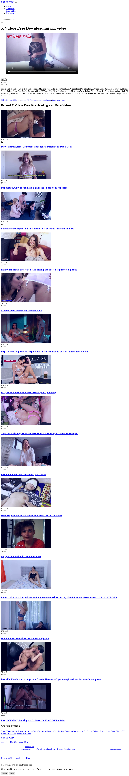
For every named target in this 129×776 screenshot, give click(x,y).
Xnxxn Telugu (17, 731)
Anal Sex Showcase (67, 749)
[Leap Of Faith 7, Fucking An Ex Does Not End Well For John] (26, 711)
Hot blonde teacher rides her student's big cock (25, 638)
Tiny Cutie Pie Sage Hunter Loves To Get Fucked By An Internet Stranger (39, 433)
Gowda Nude (105, 731)
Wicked (39, 749)
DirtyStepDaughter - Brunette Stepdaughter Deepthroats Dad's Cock (36, 146)
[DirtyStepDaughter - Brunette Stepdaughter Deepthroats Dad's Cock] (26, 137)
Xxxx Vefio (81, 731)
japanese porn (25, 749)
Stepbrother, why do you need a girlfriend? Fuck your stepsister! (34, 187)
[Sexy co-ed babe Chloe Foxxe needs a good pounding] (26, 383)
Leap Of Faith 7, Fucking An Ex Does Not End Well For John (33, 720)
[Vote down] (5, 78)
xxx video (5, 742)
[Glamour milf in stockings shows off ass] (26, 301)
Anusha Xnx (59, 731)
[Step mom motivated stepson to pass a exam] (26, 465)
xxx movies (29, 747)
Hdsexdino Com (30, 731)
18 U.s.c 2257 (6, 758)
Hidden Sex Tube (24, 733)
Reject (12, 774)
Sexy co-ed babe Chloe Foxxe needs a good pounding (28, 392)
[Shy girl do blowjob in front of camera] (26, 547)
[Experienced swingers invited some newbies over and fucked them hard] (26, 219)
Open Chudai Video (119, 731)
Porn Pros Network (50, 749)
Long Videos (11, 11)
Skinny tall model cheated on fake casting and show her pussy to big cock (39, 269)
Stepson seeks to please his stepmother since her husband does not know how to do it (44, 351)
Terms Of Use (19, 758)
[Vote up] (2, 78)
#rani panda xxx (44, 100)
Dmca (28, 758)
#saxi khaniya (14, 100)
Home (8, 6)
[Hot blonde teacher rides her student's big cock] (26, 629)
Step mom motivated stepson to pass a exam (23, 474)
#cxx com (33, 100)
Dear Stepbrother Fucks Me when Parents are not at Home (31, 515)
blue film (13, 742)
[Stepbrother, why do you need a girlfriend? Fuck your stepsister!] (26, 178)
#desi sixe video (58, 100)
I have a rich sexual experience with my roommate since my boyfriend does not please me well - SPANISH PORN (59, 597)
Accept (4, 774)
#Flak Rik (5, 100)
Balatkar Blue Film (8, 733)
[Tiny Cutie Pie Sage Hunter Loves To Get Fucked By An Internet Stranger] (26, 424)
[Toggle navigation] (16, 2)
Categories (10, 9)
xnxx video (23, 742)
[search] (2, 22)
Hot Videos (10, 13)
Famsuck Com (70, 731)
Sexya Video (6, 731)
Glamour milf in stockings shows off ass (21, 310)
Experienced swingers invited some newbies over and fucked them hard (37, 228)
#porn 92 (25, 100)
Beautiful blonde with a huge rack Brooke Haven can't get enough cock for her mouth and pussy (51, 679)
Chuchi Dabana (93, 731)
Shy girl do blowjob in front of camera (21, 556)
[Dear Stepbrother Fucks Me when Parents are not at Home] (26, 506)
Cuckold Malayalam (45, 731)
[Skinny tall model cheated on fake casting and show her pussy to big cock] (26, 260)
